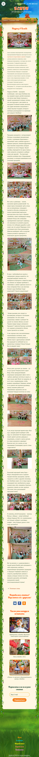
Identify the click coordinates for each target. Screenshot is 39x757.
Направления (19, 743)
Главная (5, 20)
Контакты (19, 750)
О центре (19, 740)
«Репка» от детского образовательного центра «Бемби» (19, 678)
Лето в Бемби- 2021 (19, 657)
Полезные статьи (14, 20)
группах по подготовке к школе (16, 57)
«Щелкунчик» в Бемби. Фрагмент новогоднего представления (19, 635)
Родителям (19, 747)
